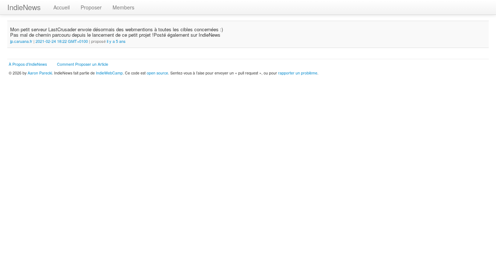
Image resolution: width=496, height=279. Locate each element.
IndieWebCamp (109, 73)
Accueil (61, 7)
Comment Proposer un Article (82, 64)
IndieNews (24, 7)
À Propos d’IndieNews (28, 64)
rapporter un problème (297, 73)
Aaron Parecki (40, 73)
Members (123, 7)
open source (157, 73)
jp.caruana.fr (21, 41)
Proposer (91, 7)
